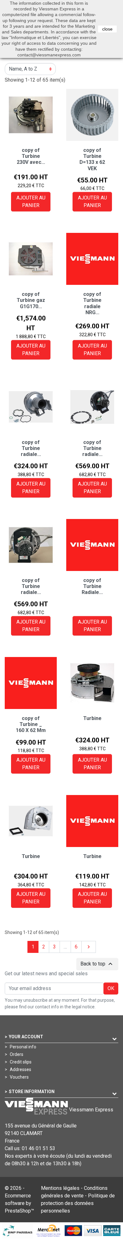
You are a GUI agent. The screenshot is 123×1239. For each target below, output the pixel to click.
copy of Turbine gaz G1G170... (31, 300)
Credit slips (20, 1061)
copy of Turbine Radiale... (92, 586)
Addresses (20, 1069)
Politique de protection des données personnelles (78, 1203)
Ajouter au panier (30, 201)
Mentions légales (60, 1188)
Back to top (97, 964)
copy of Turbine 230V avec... (31, 156)
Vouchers (19, 1077)
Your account (26, 1036)
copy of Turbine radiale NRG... (92, 303)
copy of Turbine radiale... (31, 448)
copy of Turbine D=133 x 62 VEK (92, 159)
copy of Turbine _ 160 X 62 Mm (31, 724)
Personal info (22, 1046)
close (107, 29)
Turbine (92, 718)
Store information (32, 1091)
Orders (16, 1054)
